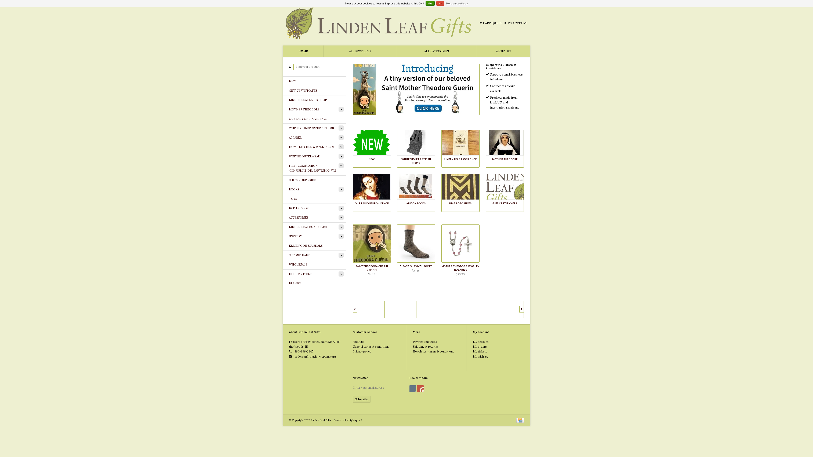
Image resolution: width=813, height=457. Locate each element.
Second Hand (299, 255)
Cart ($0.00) (492, 23)
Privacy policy (362, 351)
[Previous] (355, 309)
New (292, 81)
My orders (480, 346)
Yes (430, 3)
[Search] (290, 67)
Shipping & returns (425, 346)
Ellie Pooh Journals (306, 246)
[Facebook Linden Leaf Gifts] (412, 388)
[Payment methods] (520, 420)
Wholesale (298, 264)
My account (517, 23)
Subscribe (361, 399)
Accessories (298, 217)
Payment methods (425, 342)
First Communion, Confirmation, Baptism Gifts (312, 168)
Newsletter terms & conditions (433, 351)
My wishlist (480, 356)
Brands (295, 283)
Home (303, 51)
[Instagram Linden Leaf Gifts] (420, 388)
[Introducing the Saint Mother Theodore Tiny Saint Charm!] (416, 89)
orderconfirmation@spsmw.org (315, 356)
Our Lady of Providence (308, 119)
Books (294, 189)
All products (360, 51)
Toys (293, 199)
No (440, 3)
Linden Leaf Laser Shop (308, 100)
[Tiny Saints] (369, 309)
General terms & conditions (371, 346)
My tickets (480, 351)
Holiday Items (300, 274)
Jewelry (295, 236)
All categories (436, 51)
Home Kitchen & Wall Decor (312, 147)
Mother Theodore (304, 109)
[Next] (521, 309)
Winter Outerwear (304, 156)
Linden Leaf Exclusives (308, 227)
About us (503, 51)
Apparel (295, 137)
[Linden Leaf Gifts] (382, 23)
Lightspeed (355, 420)
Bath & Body (299, 208)
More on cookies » (457, 3)
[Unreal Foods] (400, 309)
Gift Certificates (303, 90)
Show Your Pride (302, 180)
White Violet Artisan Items (311, 128)
